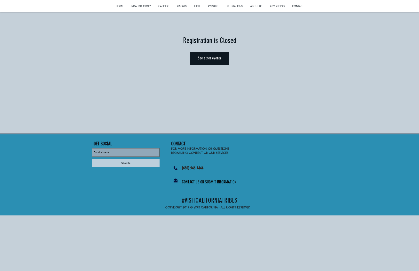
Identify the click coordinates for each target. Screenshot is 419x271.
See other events (209, 58)
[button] (182, 143)
